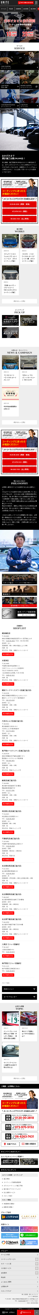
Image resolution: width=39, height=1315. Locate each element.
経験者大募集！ (9, 1207)
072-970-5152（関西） (20, 211)
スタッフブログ (6, 1291)
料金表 (11, 9)
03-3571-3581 (10, 790)
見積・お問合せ (10, 1312)
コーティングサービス (8, 1259)
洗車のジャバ (9, 989)
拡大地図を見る (8, 654)
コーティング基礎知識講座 (12, 1182)
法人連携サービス (9, 1192)
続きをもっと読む (19, 301)
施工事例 (33, 9)
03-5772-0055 (10, 731)
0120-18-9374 (10, 952)
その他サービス (6, 1268)
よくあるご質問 (6, 1282)
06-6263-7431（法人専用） (20, 219)
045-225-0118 (10, 700)
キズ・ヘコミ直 (6, 1264)
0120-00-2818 (10, 641)
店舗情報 (18, 9)
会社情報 (25, 9)
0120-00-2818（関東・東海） (20, 204)
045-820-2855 (10, 761)
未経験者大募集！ (9, 1204)
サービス (3, 9)
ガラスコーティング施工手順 (13, 1185)
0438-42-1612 (10, 675)
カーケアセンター (10, 997)
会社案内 (4, 1273)
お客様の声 (4, 1286)
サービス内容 (5, 1254)
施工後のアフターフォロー (12, 1189)
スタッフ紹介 (8, 1196)
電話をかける (27, 1312)
